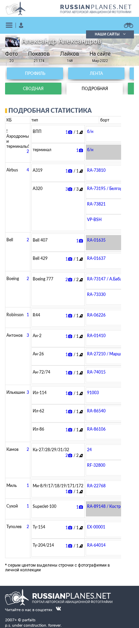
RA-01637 (96, 258)
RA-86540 (96, 410)
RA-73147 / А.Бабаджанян (111, 278)
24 (89, 449)
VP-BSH (94, 219)
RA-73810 (96, 170)
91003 (93, 392)
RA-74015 (96, 372)
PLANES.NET (96, 6)
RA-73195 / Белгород (107, 188)
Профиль (35, 73)
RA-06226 (96, 315)
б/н (90, 131)
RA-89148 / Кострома (107, 506)
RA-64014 (96, 545)
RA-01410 (96, 335)
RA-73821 (96, 204)
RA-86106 (96, 429)
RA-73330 (96, 294)
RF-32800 (96, 465)
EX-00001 (96, 526)
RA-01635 (96, 240)
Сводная (33, 88)
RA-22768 (96, 485)
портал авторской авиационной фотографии (95, 12)
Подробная (95, 88)
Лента (96, 73)
